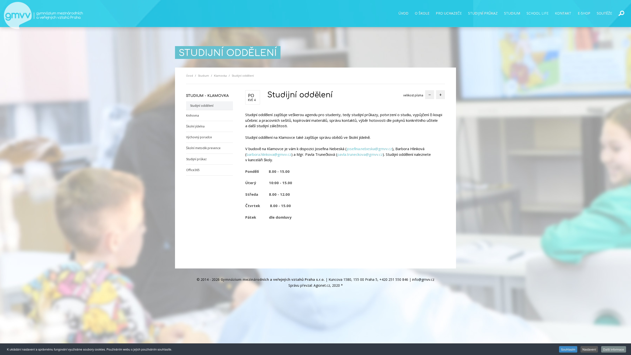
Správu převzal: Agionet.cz (309, 285)
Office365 (193, 170)
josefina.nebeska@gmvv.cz (369, 148)
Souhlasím (568, 349)
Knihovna (192, 115)
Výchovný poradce (199, 137)
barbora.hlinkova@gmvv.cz (268, 154)
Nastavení (589, 349)
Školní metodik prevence (203, 148)
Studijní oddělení (201, 106)
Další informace (613, 349)
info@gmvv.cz (423, 279)
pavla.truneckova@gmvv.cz (360, 154)
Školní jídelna (195, 126)
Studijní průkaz (196, 159)
